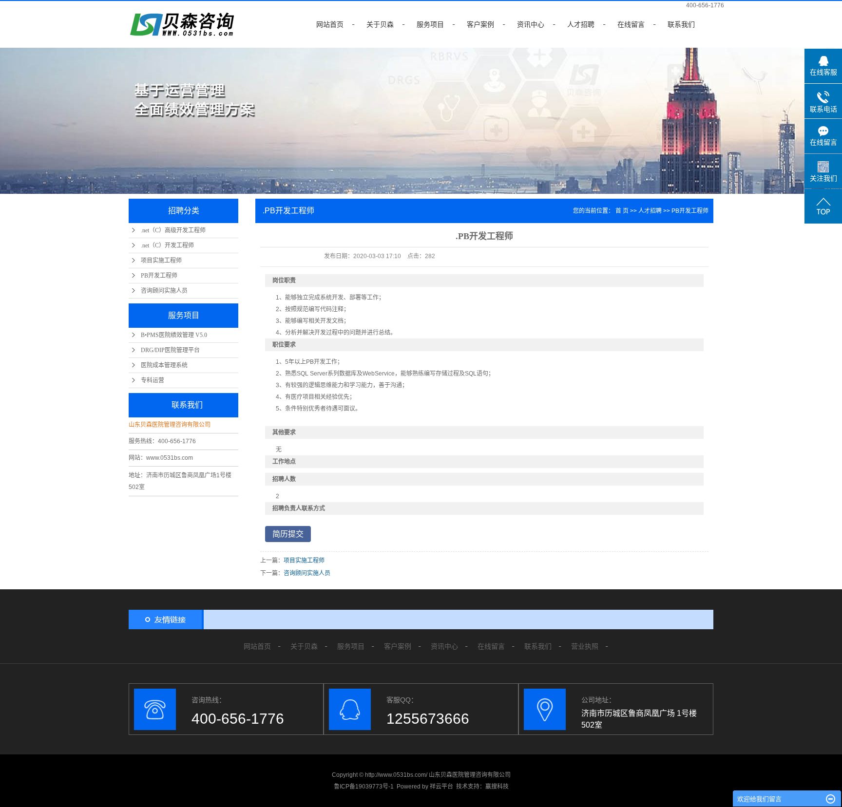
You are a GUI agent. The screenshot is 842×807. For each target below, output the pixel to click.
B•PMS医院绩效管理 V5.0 (174, 335)
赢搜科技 (497, 786)
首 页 (622, 210)
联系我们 (681, 24)
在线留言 (631, 24)
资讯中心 (530, 24)
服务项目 (430, 24)
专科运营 (152, 380)
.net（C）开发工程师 (167, 245)
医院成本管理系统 (164, 365)
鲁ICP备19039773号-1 (364, 786)
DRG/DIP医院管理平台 (170, 350)
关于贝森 (380, 24)
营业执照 (584, 646)
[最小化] (830, 799)
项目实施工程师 (161, 260)
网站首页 (330, 24)
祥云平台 (441, 786)
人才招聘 (580, 24)
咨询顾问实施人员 (164, 290)
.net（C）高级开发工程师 (173, 230)
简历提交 (288, 534)
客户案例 (480, 24)
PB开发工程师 (159, 275)
